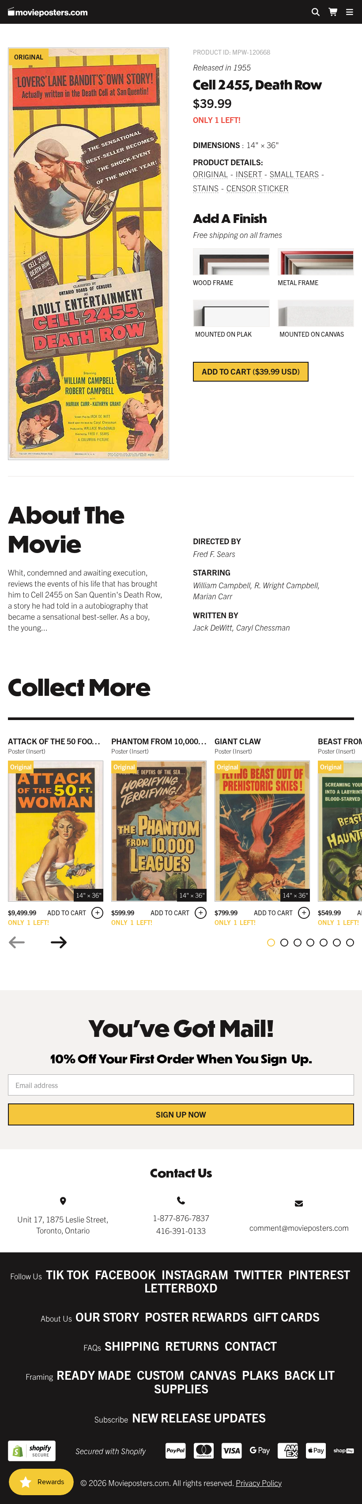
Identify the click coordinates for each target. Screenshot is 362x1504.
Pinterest (319, 1274)
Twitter (258, 1274)
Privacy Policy (259, 1483)
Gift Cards (286, 1316)
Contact (251, 1346)
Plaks (260, 1375)
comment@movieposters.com (299, 1227)
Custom (160, 1375)
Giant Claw (238, 741)
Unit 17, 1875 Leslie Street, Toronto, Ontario (63, 1224)
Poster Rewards (196, 1316)
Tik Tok (67, 1274)
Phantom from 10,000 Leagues (172, 741)
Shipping (132, 1346)
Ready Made (94, 1375)
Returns (192, 1346)
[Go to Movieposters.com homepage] (47, 12)
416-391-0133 (181, 1230)
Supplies (181, 1388)
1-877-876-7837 (181, 1218)
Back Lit (309, 1375)
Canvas (213, 1375)
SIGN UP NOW (181, 1114)
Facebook (125, 1274)
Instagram (195, 1274)
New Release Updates (199, 1417)
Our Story (107, 1316)
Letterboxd (181, 1287)
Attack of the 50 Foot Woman (68, 741)
